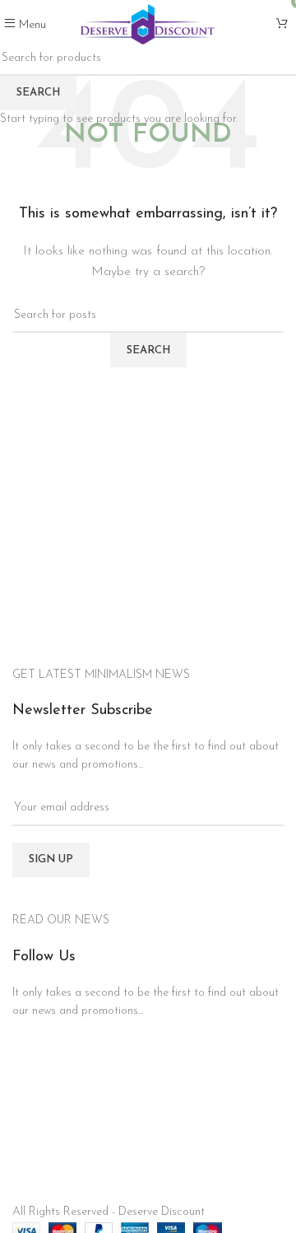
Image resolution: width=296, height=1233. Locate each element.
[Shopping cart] (282, 25)
